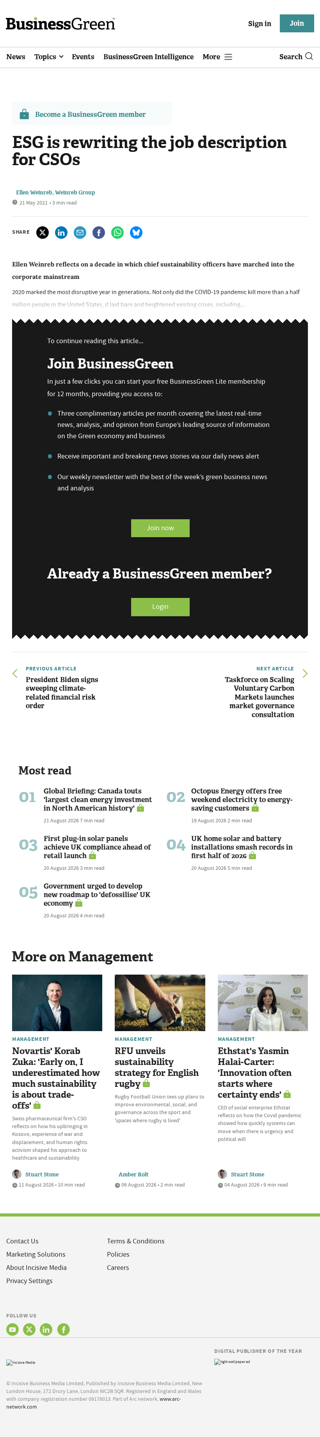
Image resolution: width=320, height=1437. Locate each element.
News (15, 57)
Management (31, 1039)
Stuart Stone (42, 1174)
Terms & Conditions (136, 1241)
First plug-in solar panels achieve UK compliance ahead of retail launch (97, 847)
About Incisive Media (36, 1267)
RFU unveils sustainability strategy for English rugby (157, 1068)
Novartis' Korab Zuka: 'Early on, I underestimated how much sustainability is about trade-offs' (56, 1078)
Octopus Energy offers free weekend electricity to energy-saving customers (242, 799)
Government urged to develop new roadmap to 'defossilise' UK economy (97, 895)
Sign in (259, 23)
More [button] (212, 57)
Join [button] (297, 23)
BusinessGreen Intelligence (148, 57)
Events (83, 57)
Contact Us (22, 1241)
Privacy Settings (29, 1281)
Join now (160, 528)
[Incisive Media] (20, 1361)
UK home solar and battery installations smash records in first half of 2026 (242, 847)
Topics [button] (46, 57)
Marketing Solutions (36, 1254)
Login (160, 606)
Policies (118, 1254)
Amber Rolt (134, 1174)
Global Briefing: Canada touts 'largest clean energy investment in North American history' (98, 799)
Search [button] (290, 57)
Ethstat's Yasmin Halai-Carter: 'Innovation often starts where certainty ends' (255, 1073)
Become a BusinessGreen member (90, 114)
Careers (118, 1267)
